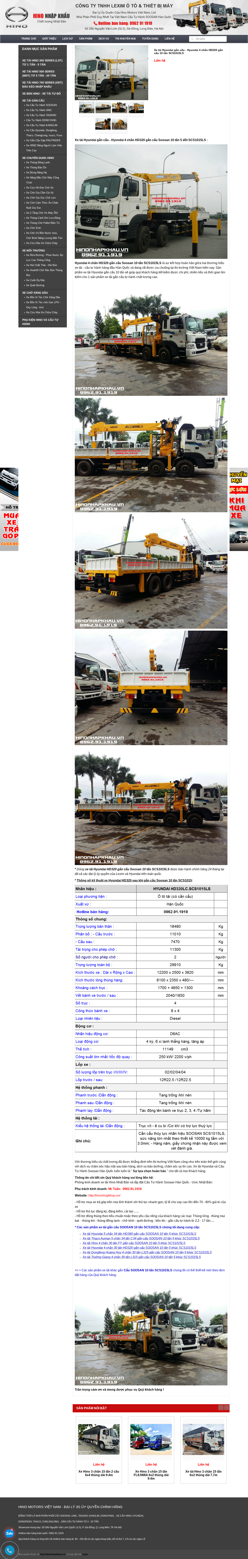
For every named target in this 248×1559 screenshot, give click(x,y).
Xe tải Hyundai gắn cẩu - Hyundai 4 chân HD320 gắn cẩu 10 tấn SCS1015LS (188, 51)
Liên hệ (170, 38)
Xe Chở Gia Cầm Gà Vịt (39, 192)
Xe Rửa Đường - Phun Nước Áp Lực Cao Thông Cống (44, 258)
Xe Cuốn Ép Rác (35, 280)
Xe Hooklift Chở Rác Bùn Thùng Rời (44, 273)
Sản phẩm (85, 38)
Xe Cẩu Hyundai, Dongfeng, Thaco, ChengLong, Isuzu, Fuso (44, 133)
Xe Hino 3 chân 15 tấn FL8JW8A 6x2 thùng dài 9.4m (151, 1475)
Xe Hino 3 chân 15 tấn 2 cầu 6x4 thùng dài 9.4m (98, 1473)
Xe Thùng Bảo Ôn (36, 167)
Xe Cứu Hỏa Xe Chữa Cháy (42, 243)
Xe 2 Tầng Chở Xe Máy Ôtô (42, 212)
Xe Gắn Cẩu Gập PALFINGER (43, 140)
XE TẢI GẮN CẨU (33, 100)
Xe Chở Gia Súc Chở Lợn (41, 197)
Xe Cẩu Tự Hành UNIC (39, 110)
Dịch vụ (104, 38)
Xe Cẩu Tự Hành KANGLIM (41, 125)
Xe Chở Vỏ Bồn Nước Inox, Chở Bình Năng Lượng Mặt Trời (44, 235)
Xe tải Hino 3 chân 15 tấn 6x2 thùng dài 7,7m (203, 1473)
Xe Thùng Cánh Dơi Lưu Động (43, 217)
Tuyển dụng (150, 38)
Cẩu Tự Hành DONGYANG (41, 120)
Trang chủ (28, 38)
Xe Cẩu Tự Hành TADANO (41, 115)
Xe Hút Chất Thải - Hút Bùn (41, 265)
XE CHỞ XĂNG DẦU (35, 292)
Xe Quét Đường (35, 285)
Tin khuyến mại (125, 38)
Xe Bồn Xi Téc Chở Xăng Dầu (43, 297)
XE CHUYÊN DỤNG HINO (38, 157)
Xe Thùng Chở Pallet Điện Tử (43, 222)
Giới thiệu (49, 38)
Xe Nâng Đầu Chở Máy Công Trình (42, 180)
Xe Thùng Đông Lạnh (38, 162)
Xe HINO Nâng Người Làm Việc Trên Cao (44, 148)
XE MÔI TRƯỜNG (33, 250)
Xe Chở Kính (33, 227)
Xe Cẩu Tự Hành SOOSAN (41, 105)
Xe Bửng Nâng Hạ (36, 172)
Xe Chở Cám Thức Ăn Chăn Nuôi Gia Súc (42, 205)
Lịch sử (67, 38)
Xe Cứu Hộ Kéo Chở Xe (39, 187)
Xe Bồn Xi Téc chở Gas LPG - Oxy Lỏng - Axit (43, 305)
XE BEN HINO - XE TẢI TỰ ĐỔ (41, 93)
